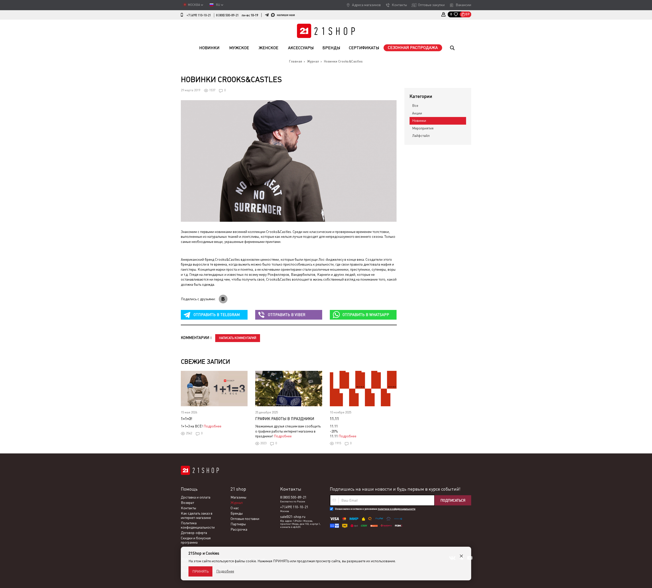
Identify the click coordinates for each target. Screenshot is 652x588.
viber (286, 314)
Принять (200, 571)
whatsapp (366, 314)
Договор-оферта (194, 533)
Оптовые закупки (431, 5)
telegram (217, 314)
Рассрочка (238, 529)
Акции (417, 113)
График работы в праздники (284, 418)
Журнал (236, 503)
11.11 (334, 418)
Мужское (239, 47)
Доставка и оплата (195, 497)
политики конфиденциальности (396, 508)
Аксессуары (301, 47)
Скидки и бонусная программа (196, 540)
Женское (268, 47)
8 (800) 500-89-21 (227, 15)
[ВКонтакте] (223, 299)
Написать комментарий (237, 338)
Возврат (187, 503)
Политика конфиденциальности (198, 525)
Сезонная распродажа (413, 47)
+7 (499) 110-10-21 (198, 15)
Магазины (238, 497)
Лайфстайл (421, 136)
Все (415, 105)
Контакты (399, 5)
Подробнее (212, 426)
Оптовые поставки (244, 519)
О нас (234, 508)
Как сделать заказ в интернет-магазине (196, 515)
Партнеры (238, 524)
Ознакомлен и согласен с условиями (375, 508)
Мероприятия (422, 128)
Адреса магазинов (366, 5)
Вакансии (463, 5)
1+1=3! (186, 418)
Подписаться (452, 500)
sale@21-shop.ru (292, 517)
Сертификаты (364, 47)
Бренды (331, 47)
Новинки (209, 47)
